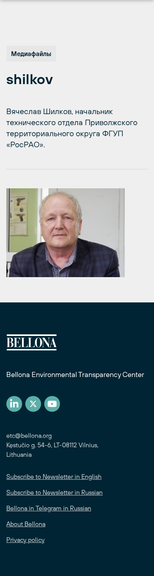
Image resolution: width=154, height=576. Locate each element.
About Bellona (25, 523)
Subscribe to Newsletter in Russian (54, 492)
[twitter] (33, 404)
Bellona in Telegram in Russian (48, 508)
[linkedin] (14, 404)
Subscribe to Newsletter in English (53, 476)
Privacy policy (25, 539)
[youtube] (52, 404)
